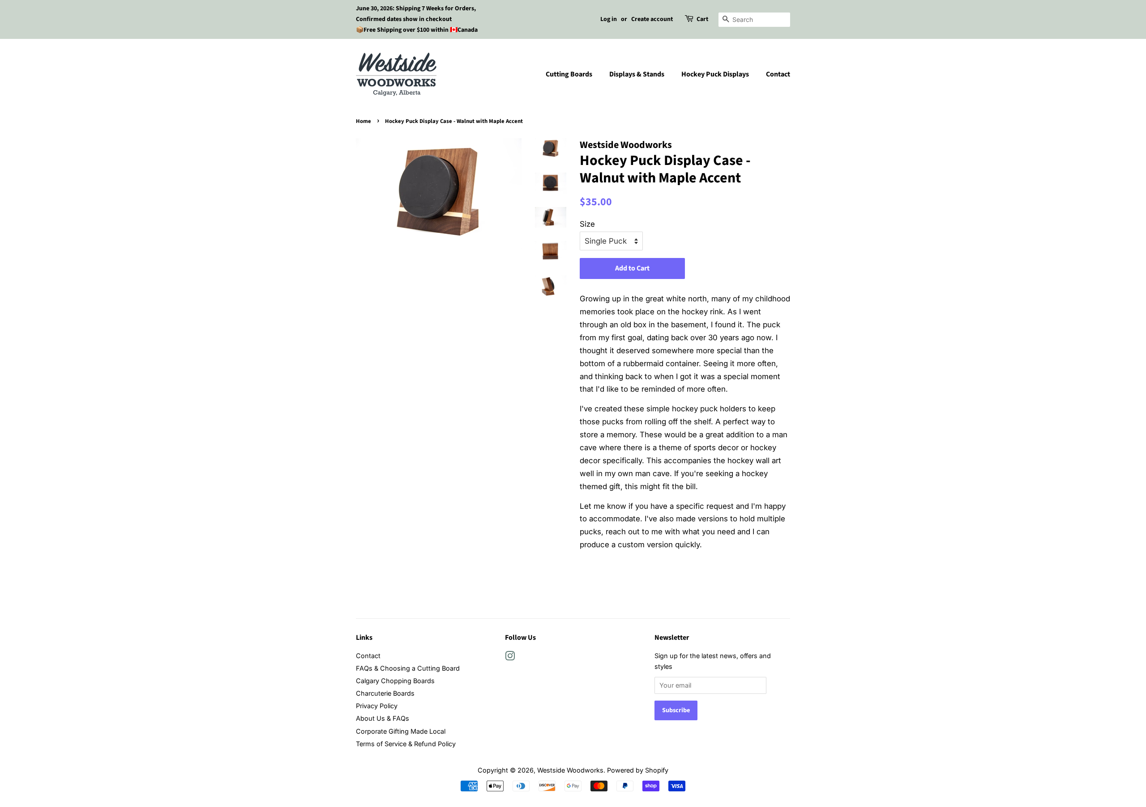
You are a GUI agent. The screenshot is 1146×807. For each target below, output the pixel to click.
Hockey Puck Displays (715, 74)
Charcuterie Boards (385, 693)
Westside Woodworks (570, 770)
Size (587, 224)
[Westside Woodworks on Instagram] (510, 657)
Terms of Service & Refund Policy (406, 744)
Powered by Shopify (637, 770)
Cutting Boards (569, 74)
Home (363, 121)
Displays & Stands (636, 74)
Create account (652, 19)
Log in (608, 19)
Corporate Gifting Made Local (400, 731)
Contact (778, 74)
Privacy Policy (377, 706)
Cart (702, 19)
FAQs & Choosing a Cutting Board (408, 668)
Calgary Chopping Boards (395, 680)
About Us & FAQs (382, 718)
